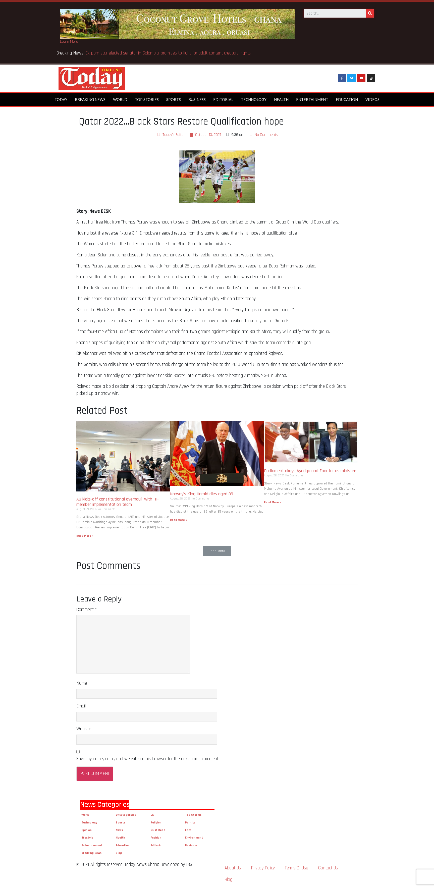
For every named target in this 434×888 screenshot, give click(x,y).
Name (81, 683)
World (120, 99)
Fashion (155, 838)
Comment (86, 610)
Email (81, 706)
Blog (119, 853)
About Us (233, 868)
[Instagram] (371, 78)
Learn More (69, 41)
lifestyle (87, 838)
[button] (217, 551)
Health (281, 99)
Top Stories (147, 99)
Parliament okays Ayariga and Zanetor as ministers (310, 471)
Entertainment (312, 99)
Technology (253, 99)
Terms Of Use (296, 868)
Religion (155, 822)
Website (83, 729)
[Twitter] (351, 78)
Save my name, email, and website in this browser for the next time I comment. (147, 759)
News (119, 830)
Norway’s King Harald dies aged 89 (201, 494)
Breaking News (90, 99)
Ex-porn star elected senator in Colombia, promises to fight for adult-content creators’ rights (168, 53)
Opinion (86, 830)
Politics (190, 822)
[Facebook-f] (342, 78)
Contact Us (328, 868)
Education (347, 99)
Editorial (223, 99)
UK (152, 815)
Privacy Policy (263, 868)
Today (61, 99)
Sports (173, 99)
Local (188, 830)
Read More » (84, 536)
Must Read (157, 830)
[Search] (370, 13)
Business (197, 99)
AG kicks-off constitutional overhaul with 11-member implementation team (117, 502)
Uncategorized (126, 815)
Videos (372, 99)
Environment (194, 838)
